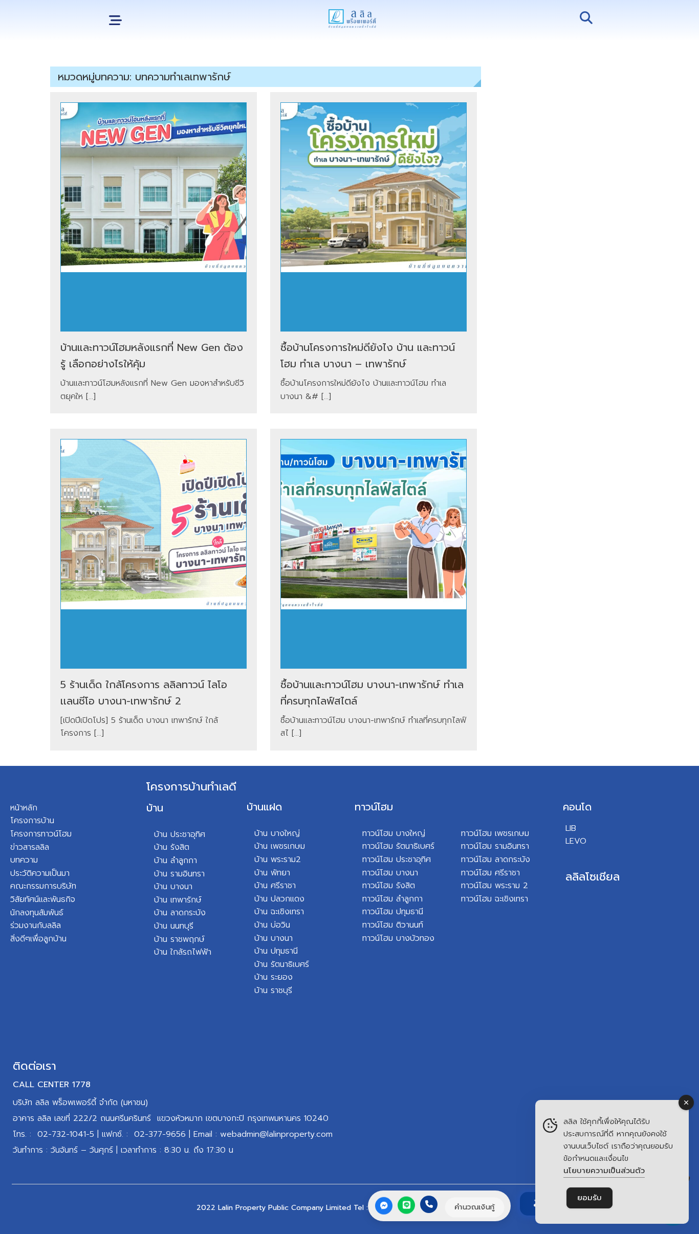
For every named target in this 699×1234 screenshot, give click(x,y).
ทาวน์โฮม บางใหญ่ (393, 833)
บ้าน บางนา (173, 886)
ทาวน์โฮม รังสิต (388, 885)
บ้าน (154, 808)
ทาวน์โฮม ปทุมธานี (392, 912)
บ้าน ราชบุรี (273, 990)
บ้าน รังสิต (171, 847)
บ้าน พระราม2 (277, 859)
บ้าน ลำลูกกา (175, 860)
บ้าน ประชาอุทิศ (179, 834)
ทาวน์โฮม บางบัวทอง (398, 938)
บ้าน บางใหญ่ (277, 833)
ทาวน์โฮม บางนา (390, 873)
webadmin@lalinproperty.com (276, 1134)
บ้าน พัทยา (272, 873)
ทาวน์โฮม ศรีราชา (490, 873)
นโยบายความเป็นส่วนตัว (604, 1170)
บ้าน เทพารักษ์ (178, 900)
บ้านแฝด (264, 806)
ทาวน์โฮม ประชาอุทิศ (396, 859)
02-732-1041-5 (65, 1134)
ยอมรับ (589, 1197)
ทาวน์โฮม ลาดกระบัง (495, 859)
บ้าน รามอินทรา (179, 874)
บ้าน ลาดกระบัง (180, 913)
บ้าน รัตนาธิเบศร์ (281, 964)
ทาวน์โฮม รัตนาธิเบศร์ (398, 846)
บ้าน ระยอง (273, 977)
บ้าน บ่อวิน (272, 925)
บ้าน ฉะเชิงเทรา (279, 912)
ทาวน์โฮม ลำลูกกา (392, 899)
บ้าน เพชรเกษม (279, 846)
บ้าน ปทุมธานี (276, 951)
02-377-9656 (160, 1134)
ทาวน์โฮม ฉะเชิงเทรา (494, 899)
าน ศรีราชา (277, 885)
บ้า (158, 952)
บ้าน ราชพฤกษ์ (179, 939)
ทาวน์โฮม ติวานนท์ (392, 925)
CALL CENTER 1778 (52, 1084)
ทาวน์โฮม (374, 806)
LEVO (575, 841)
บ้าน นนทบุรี (173, 926)
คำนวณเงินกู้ (475, 1206)
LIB (570, 828)
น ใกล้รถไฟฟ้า (187, 952)
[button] (115, 21)
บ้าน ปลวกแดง (279, 899)
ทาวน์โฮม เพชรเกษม (495, 833)
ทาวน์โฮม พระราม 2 (494, 885)
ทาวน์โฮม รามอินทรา (495, 846)
